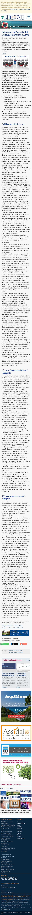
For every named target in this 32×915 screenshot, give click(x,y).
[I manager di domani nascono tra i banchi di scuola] (9, 668)
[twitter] (5, 878)
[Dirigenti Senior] (13, 17)
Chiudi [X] (3, 11)
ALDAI (16, 638)
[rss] (15, 878)
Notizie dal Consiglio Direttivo (12, 640)
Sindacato (20, 835)
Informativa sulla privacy (7, 892)
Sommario (20, 821)
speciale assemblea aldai (16, 652)
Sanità (19, 833)
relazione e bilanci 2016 (15, 650)
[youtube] (9, 878)
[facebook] (2, 878)
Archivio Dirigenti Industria (10, 784)
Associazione (21, 838)
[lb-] (16, 25)
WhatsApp (5, 644)
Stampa (25, 644)
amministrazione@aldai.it (8, 887)
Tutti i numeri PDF (6, 789)
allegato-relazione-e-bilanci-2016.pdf (12, 628)
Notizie (19, 836)
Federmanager (20, 687)
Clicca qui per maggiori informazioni (20, 9)
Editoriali (4, 687)
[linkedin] (12, 878)
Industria (19, 831)
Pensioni (19, 828)
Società (19, 826)
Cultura (19, 830)
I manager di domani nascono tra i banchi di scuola (8, 675)
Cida (18, 825)
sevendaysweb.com (13, 912)
